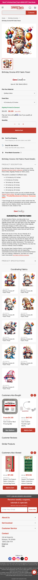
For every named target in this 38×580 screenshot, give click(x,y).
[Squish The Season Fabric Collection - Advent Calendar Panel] (28, 473)
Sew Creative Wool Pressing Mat (9, 423)
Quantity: (5, 120)
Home (3, 18)
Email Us (5, 544)
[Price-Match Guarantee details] (21, 152)
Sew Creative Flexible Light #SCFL (25, 424)
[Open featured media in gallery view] (32, 27)
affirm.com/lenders (19, 569)
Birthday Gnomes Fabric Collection (12, 170)
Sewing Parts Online (8, 194)
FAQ (3, 546)
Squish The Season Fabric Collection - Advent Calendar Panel (27, 482)
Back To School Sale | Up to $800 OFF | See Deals (19, 2)
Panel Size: (5, 98)
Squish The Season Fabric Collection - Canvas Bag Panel (9, 481)
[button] (3, 8)
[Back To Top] (35, 577)
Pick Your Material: (8, 89)
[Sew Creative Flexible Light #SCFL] (28, 415)
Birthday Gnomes (13, 18)
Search (32, 12)
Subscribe (32, 509)
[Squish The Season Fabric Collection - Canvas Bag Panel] (10, 473)
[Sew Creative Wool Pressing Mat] (10, 415)
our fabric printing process (21, 255)
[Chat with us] (30, 8)
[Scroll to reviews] (19, 75)
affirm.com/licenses (28, 573)
